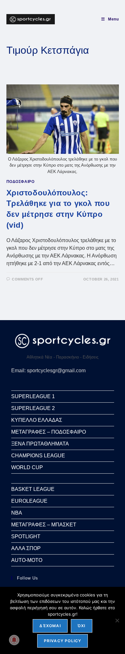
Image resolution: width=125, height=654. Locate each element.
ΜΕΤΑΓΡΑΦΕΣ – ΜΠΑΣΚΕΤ (43, 524)
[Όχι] (117, 620)
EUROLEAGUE (29, 501)
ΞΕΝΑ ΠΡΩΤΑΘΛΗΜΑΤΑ (40, 443)
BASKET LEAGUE (32, 489)
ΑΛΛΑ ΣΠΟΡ (26, 548)
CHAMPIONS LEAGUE (38, 455)
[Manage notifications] (14, 640)
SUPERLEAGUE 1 (33, 396)
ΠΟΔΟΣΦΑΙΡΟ (20, 181)
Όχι (82, 625)
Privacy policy (62, 640)
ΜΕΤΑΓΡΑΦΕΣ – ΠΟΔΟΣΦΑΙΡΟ (48, 432)
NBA (16, 513)
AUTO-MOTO (26, 560)
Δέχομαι (50, 625)
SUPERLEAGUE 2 (33, 408)
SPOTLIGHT (25, 536)
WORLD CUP (27, 467)
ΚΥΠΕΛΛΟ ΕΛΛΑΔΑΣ (36, 420)
